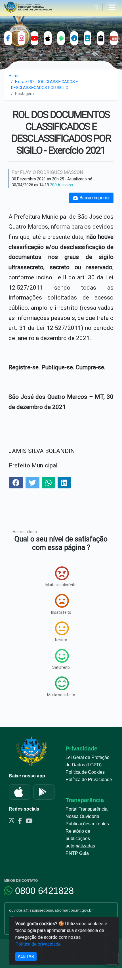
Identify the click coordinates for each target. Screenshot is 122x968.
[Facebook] (8, 38)
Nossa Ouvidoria (82, 816)
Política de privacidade (38, 944)
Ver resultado (25, 532)
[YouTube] (34, 38)
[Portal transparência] (74, 38)
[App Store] (19, 792)
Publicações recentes (87, 823)
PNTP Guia (77, 853)
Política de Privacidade (89, 779)
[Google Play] (43, 792)
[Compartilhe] (16, 483)
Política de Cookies (85, 772)
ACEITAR (26, 956)
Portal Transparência (87, 809)
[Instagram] (21, 38)
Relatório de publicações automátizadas (80, 838)
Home (14, 75)
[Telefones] (87, 38)
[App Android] (61, 38)
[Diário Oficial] (114, 38)
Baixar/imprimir (94, 198)
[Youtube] (30, 821)
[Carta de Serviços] (101, 38)
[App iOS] (48, 38)
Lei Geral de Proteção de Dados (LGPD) (88, 761)
